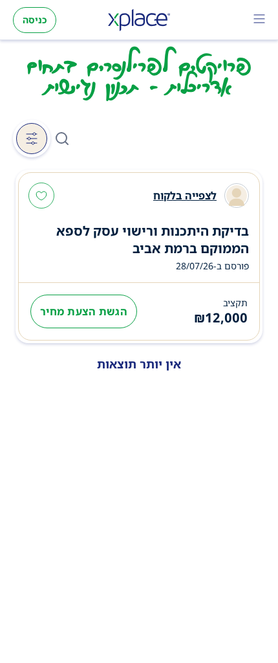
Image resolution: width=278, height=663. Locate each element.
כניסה (35, 20)
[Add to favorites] (41, 197)
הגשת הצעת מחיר (83, 311)
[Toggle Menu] (259, 20)
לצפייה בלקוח (185, 195)
